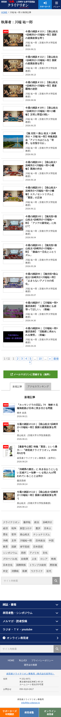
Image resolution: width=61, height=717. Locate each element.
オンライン (50, 712)
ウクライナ (37, 571)
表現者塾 (29, 712)
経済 (5, 528)
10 (40, 358)
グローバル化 (10, 558)
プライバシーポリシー (42, 660)
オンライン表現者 (17, 637)
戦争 (14, 528)
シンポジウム (10, 552)
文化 (45, 552)
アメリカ (34, 552)
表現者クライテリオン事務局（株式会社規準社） (30, 673)
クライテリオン (11, 522)
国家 (14, 546)
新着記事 (17, 386)
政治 (36, 522)
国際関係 (21, 565)
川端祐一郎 (26, 540)
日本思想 (38, 546)
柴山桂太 (24, 534)
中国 (51, 540)
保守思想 (24, 546)
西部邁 (53, 565)
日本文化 (8, 565)
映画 (53, 558)
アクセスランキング (38, 386)
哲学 (14, 534)
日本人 (47, 528)
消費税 (15, 571)
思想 (23, 552)
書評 (38, 528)
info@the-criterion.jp (30, 703)
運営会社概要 (30, 665)
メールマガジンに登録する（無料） (33, 374)
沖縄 (5, 540)
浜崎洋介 (47, 522)
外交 (5, 571)
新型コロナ (26, 528)
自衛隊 (24, 558)
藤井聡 (26, 522)
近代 (48, 571)
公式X (24, 660)
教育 (5, 546)
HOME (11, 660)
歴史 (5, 534)
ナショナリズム (41, 534)
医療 (24, 571)
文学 (14, 540)
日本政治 (40, 540)
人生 (34, 558)
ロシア (43, 558)
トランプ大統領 (37, 565)
